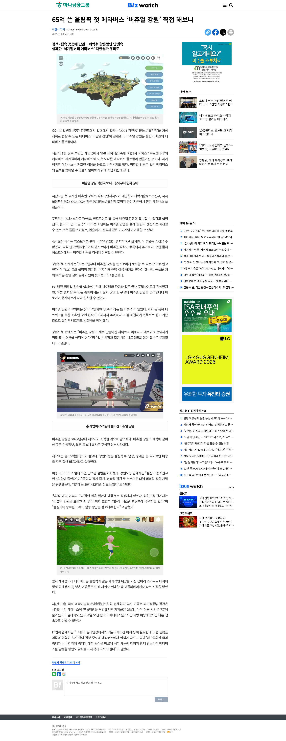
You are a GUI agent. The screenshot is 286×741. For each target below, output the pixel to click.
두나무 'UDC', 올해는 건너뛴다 (215, 521)
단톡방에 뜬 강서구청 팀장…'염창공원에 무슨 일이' (212, 281)
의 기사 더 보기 (66, 662)
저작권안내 (101, 717)
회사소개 (56, 717)
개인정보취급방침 (84, 717)
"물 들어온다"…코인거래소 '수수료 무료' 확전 (209, 462)
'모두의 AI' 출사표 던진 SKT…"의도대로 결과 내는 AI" (214, 475)
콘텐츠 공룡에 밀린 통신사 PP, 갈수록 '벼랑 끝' (210, 418)
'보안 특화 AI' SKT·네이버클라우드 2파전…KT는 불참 (214, 468)
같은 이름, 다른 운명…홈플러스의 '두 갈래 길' (209, 287)
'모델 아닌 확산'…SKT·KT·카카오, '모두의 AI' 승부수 (213, 437)
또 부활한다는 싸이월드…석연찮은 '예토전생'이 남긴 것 (228, 505)
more (231, 487)
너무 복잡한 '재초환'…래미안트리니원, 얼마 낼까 (211, 275)
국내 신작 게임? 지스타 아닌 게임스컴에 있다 (222, 498)
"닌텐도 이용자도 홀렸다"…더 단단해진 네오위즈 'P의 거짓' (217, 431)
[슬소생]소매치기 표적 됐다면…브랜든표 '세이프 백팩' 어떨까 (218, 243)
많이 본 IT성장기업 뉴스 (192, 411)
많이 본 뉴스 (187, 223)
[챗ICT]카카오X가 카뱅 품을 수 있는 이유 (206, 443)
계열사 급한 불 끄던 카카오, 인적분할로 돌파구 (209, 424)
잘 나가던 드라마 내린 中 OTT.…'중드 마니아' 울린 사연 (228, 502)
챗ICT (183, 493)
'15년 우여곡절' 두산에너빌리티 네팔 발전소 (208, 231)
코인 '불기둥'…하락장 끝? (212, 518)
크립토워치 (186, 513)
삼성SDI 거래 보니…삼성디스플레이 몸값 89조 (210, 256)
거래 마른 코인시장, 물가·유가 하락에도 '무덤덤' (224, 525)
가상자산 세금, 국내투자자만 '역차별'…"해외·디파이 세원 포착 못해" (222, 450)
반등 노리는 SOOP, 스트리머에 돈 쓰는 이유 (208, 456)
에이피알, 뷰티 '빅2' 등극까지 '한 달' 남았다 (208, 237)
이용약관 (68, 717)
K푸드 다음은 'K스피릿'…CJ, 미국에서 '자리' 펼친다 (212, 268)
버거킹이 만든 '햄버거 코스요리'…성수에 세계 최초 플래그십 (217, 250)
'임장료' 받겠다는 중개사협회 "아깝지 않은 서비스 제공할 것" (218, 262)
